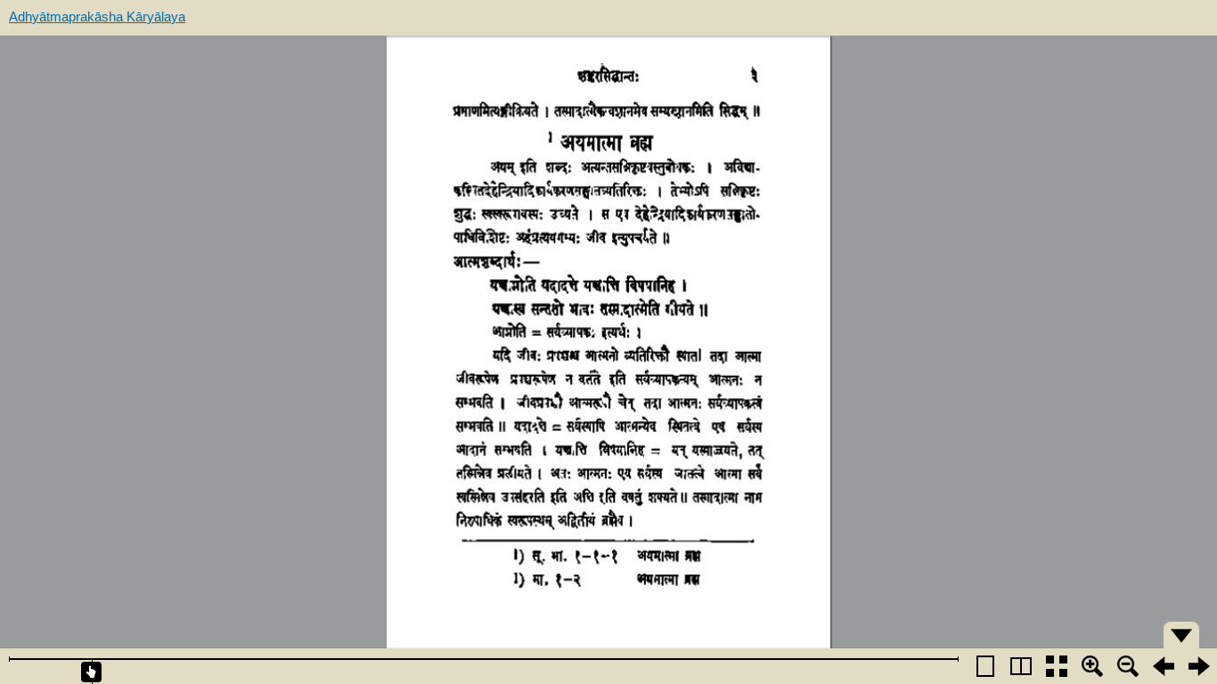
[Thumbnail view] (1056, 666)
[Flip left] (1163, 666)
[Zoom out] (1128, 666)
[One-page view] (985, 666)
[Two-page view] (1021, 666)
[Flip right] (1199, 666)
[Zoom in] (1092, 666)
